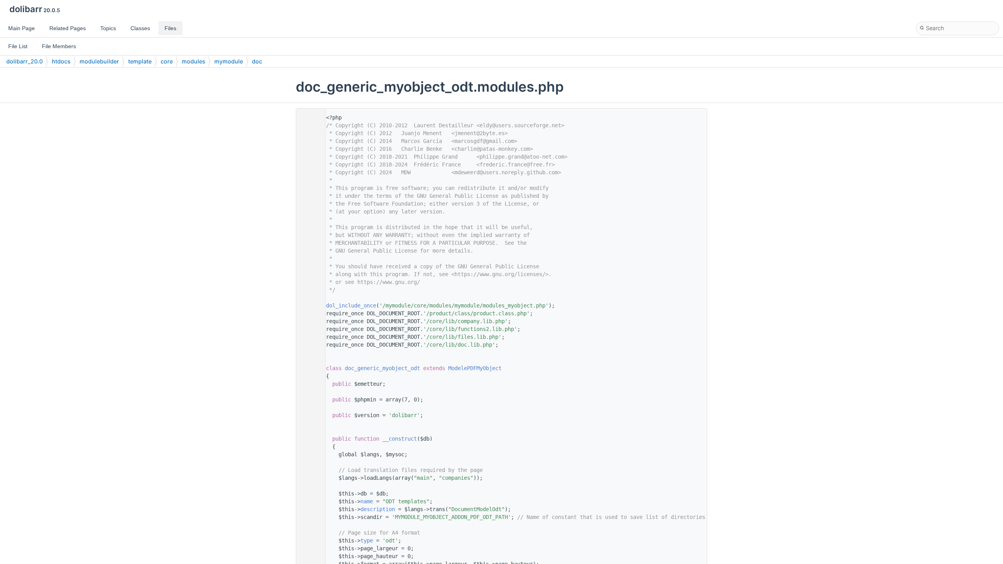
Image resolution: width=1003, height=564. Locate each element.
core (167, 61)
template (140, 61)
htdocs (61, 61)
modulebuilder (99, 61)
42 (309, 368)
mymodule (228, 61)
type (366, 540)
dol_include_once (351, 305)
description (377, 509)
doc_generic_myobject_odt (382, 368)
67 (309, 439)
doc (257, 61)
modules (193, 61)
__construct (399, 439)
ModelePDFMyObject (475, 368)
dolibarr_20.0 (24, 61)
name (366, 501)
